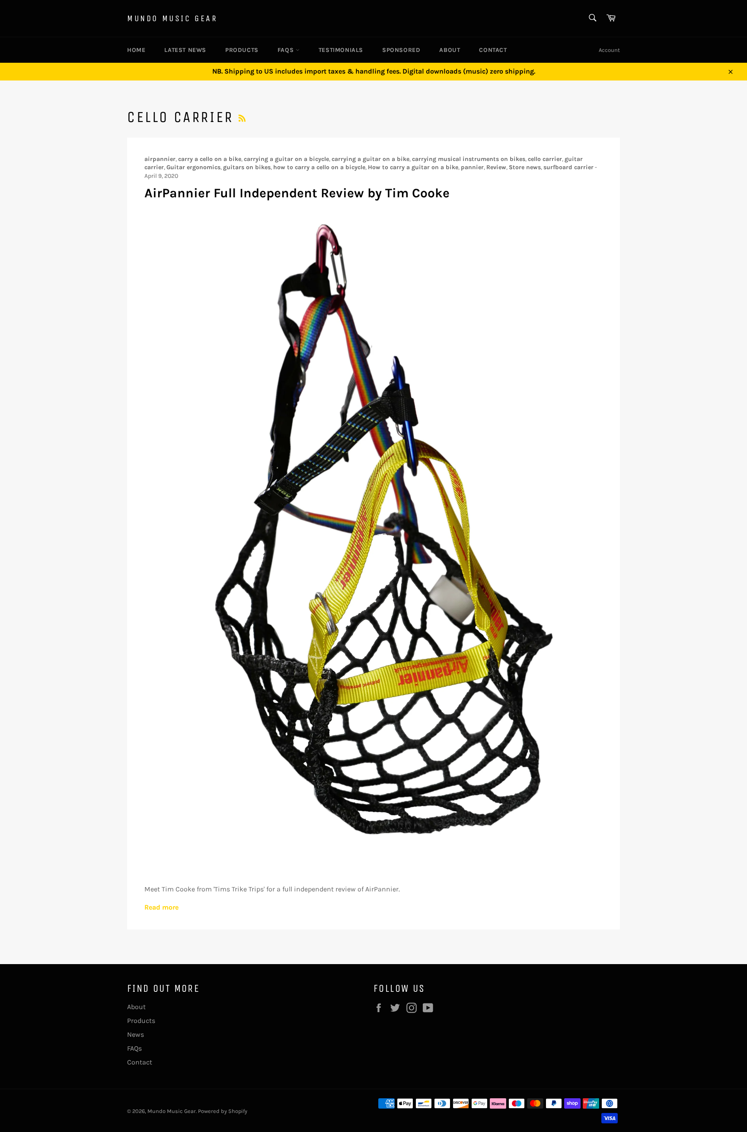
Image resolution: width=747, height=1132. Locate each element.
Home (136, 50)
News (135, 1034)
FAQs (287, 50)
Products (242, 50)
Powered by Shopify (222, 1111)
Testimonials (341, 50)
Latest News (185, 50)
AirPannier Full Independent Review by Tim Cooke (297, 193)
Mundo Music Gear (172, 18)
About (449, 50)
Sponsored (401, 50)
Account (609, 50)
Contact (493, 50)
